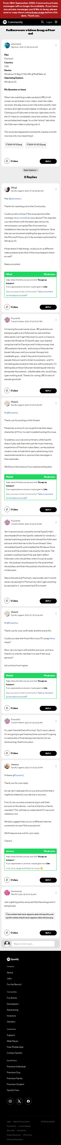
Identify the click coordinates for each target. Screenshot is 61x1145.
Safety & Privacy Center (21, 1122)
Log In (49, 22)
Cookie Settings (24, 1126)
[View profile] (7, 45)
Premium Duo (13, 1072)
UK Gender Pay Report (15, 1139)
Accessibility (21, 1130)
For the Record (14, 984)
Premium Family (15, 1078)
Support (11, 1035)
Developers (13, 1003)
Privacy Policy (11, 1126)
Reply (48, 161)
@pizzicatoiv (15, 198)
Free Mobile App (15, 1046)
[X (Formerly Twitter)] (19, 1101)
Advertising (12, 1009)
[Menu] (56, 22)
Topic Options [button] (30, 170)
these (52, 638)
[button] (56, 45)
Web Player (12, 1041)
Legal (9, 1122)
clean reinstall (20, 217)
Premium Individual (16, 1066)
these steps (38, 12)
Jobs (9, 978)
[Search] (42, 22)
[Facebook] (28, 1101)
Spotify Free (13, 1090)
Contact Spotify (14, 1052)
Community (15, 22)
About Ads (11, 1130)
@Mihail (18, 431)
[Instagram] (10, 1101)
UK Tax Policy (27, 1135)
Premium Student (15, 1084)
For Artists (12, 997)
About (10, 972)
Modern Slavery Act (14, 1135)
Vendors (11, 1021)
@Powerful (12, 412)
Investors (11, 1015)
